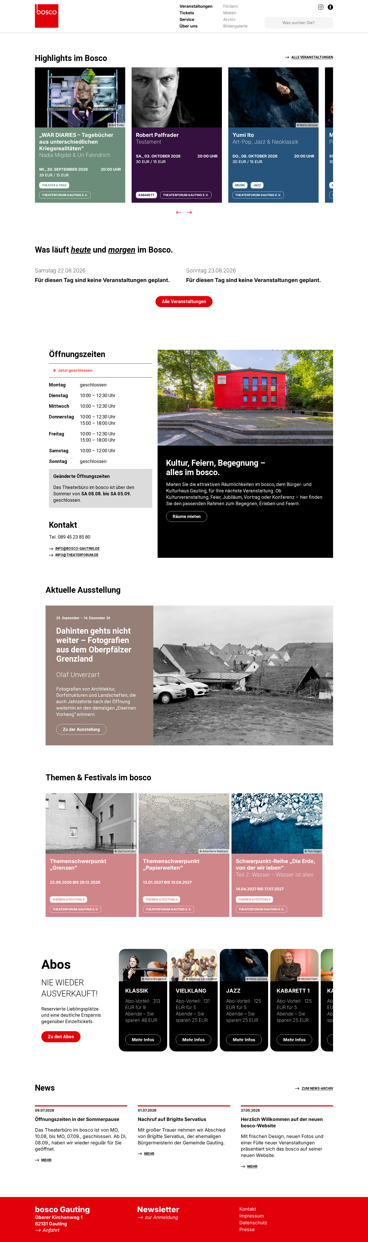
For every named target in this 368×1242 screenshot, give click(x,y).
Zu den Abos (61, 1036)
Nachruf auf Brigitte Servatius (172, 1119)
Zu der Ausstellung (81, 729)
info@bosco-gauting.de (77, 549)
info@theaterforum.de (76, 555)
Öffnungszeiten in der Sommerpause (77, 1119)
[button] (178, 212)
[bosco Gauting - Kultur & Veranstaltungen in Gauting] (46, 16)
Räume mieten (187, 516)
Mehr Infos (143, 1039)
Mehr (46, 1160)
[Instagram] (320, 7)
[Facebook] (330, 7)
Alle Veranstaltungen (312, 57)
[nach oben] (356, 1230)
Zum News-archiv (317, 1088)
